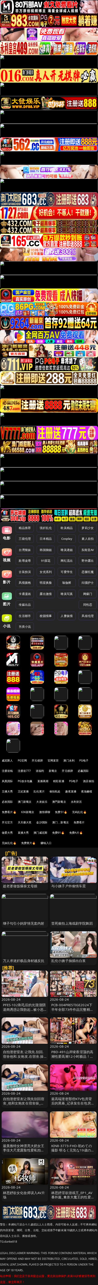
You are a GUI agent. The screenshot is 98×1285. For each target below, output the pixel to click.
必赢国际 (83, 771)
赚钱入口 (46, 843)
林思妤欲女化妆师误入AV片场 (24, 1194)
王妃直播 (23, 791)
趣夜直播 (70, 791)
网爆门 (87, 594)
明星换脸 (46, 583)
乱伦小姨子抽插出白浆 (68, 960)
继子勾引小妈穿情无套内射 (23, 923)
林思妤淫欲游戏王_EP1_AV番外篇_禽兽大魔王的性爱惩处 (72, 1197)
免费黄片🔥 (28, 843)
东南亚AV (87, 550)
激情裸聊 (44, 812)
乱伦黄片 (39, 791)
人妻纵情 (67, 616)
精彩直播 (58, 781)
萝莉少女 (88, 528)
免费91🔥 (58, 833)
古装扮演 (25, 572)
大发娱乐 (41, 802)
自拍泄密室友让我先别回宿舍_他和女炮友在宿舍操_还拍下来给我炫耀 (23, 1103)
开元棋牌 (37, 760)
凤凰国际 (7, 781)
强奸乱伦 (46, 528)
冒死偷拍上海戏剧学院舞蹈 (72, 923)
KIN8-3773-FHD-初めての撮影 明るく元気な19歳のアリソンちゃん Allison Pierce (73, 1150)
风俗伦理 (88, 616)
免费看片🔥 (9, 812)
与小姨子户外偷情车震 (68, 886)
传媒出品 (25, 605)
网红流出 (67, 561)
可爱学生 (67, 572)
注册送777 (24, 771)
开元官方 (7, 822)
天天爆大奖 (25, 822)
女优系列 (46, 572)
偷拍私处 (55, 791)
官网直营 (53, 760)
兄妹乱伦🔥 (9, 843)
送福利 (40, 771)
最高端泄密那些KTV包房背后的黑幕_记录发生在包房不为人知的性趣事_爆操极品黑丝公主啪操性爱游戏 (72, 1105)
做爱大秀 (7, 833)
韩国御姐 (46, 550)
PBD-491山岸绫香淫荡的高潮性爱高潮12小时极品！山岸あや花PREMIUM (72, 1056)
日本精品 (46, 539)
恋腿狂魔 (88, 572)
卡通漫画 (25, 594)
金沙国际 (41, 822)
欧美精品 (67, 528)
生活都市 (25, 616)
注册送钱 (7, 771)
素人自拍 (88, 539)
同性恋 (87, 605)
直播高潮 (43, 781)
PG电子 (84, 760)
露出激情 (46, 594)
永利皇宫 (76, 802)
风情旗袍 (25, 583)
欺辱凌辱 (25, 561)
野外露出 (88, 561)
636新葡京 (27, 812)
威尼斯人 (7, 760)
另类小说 (25, 627)
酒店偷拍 (88, 781)
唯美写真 (67, 594)
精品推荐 (25, 528)
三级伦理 (25, 539)
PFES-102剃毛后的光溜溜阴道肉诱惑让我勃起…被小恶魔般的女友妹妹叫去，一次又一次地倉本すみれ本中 (24, 1011)
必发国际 (7, 802)
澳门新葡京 (25, 802)
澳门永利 (69, 760)
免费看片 (79, 822)
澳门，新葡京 (60, 822)
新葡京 (53, 771)
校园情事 (46, 616)
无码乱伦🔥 (79, 812)
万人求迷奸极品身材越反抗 (23, 960)
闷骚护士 (88, 583)
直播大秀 (23, 833)
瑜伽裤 (66, 583)
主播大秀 (7, 791)
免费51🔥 (61, 812)
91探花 (45, 561)
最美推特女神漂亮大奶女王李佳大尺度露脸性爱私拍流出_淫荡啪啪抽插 (23, 1150)
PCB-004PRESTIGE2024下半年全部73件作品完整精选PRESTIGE (72, 1009)
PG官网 (22, 760)
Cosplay (66, 539)
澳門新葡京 (59, 802)
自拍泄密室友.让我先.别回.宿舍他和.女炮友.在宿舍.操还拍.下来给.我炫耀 (23, 1056)
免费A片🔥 (76, 833)
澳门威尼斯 (40, 833)
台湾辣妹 (25, 550)
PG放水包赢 (25, 781)
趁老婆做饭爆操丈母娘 (20, 886)
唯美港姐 (67, 550)
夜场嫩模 (86, 791)
